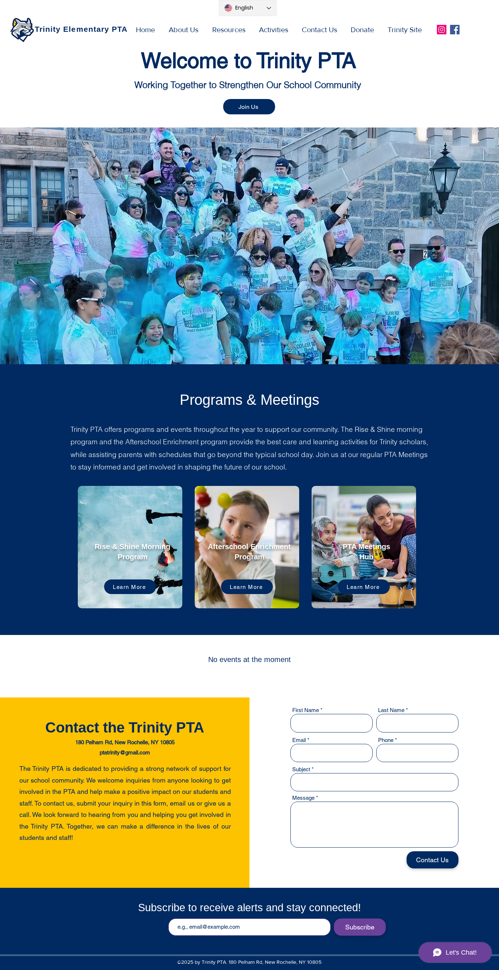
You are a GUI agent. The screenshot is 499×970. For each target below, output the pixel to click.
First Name (305, 710)
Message (303, 797)
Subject (301, 769)
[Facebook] (455, 29)
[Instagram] (441, 29)
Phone (385, 740)
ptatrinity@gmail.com (125, 752)
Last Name (391, 710)
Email (299, 740)
